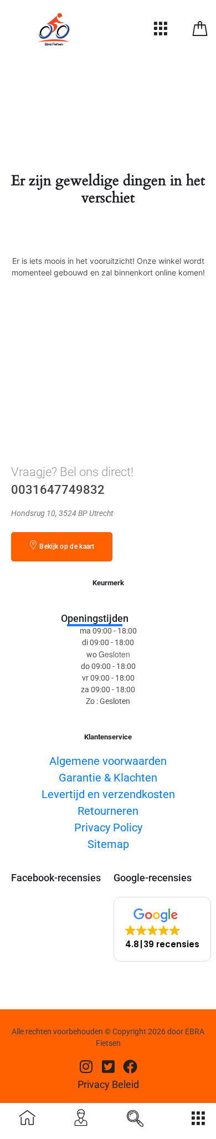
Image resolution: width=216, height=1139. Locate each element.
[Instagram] (86, 1066)
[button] (162, 929)
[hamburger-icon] (160, 31)
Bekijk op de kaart (66, 546)
